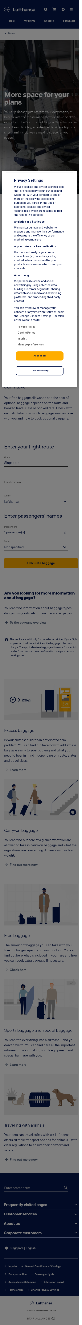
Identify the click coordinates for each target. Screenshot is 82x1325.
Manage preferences (31, 344)
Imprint (22, 338)
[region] (39, 279)
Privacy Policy (26, 326)
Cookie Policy (26, 332)
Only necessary (40, 370)
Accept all (40, 355)
